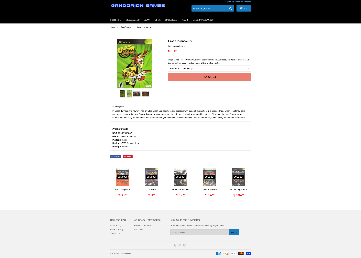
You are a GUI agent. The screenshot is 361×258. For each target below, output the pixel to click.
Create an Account (243, 2)
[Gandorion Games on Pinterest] (179, 245)
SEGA (157, 20)
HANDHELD (171, 20)
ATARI (185, 20)
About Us (138, 229)
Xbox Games (126, 27)
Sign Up (234, 232)
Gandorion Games (123, 253)
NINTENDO (115, 20)
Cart (246, 8)
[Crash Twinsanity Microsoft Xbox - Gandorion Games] (122, 93)
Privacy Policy (116, 229)
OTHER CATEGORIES (203, 20)
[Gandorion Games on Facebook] (174, 245)
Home (112, 27)
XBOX (147, 20)
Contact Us (115, 233)
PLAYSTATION (133, 20)
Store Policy (115, 225)
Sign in (228, 2)
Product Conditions (143, 225)
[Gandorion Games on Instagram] (184, 245)
